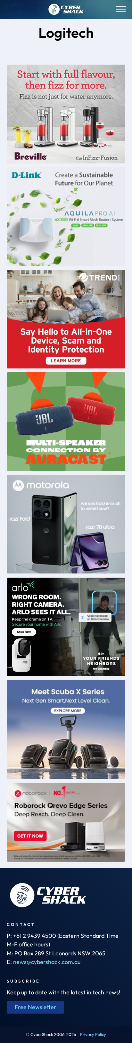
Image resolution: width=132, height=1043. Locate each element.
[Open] (121, 9)
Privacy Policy (93, 1034)
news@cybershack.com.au (46, 962)
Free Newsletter (35, 1007)
